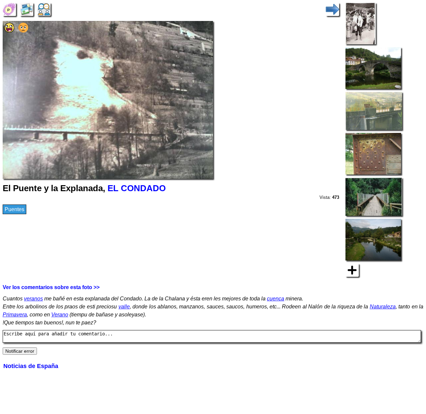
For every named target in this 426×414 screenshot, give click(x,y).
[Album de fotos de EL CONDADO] (26, 9)
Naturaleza (383, 306)
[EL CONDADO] (9, 9)
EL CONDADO (136, 188)
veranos (33, 298)
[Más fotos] (352, 269)
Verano (59, 314)
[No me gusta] (23, 31)
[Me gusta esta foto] (9, 31)
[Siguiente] (332, 9)
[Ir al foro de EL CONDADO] (44, 9)
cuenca (275, 298)
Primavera (15, 314)
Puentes (14, 209)
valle (124, 306)
